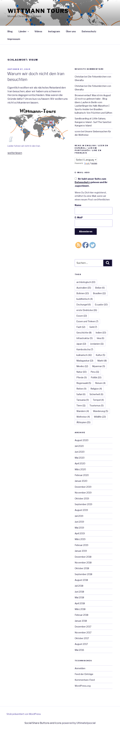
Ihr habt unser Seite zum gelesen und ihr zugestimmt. (91, 182)
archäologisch (85, 282)
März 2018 (80, 609)
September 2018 (83, 574)
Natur (81, 371)
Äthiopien (83, 422)
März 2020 (80, 469)
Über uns (71, 31)
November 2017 (83, 632)
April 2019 (80, 533)
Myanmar (98, 366)
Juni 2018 (79, 591)
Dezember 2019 (83, 486)
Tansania (82, 400)
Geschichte (84, 332)
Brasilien (99, 293)
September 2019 (83, 504)
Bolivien (82, 293)
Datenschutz (89, 31)
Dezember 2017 (83, 626)
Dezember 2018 (83, 556)
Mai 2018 (79, 597)
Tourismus (97, 405)
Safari (80, 394)
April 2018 (80, 603)
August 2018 (81, 580)
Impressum (14, 39)
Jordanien (97, 343)
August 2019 (81, 510)
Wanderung (100, 411)
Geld (93, 327)
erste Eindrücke (86, 310)
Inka (100, 338)
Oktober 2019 (82, 498)
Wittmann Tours (38, 10)
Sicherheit (96, 394)
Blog (10, 31)
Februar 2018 (81, 615)
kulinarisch (84, 355)
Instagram (54, 31)
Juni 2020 (80, 451)
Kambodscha (84, 349)
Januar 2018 (81, 620)
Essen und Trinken (87, 321)
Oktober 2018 (82, 568)
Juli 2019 (79, 516)
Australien (83, 287)
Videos (38, 31)
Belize (100, 287)
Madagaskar (84, 360)
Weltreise (83, 416)
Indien (101, 332)
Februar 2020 (82, 475)
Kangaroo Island (83, 125)
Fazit (80, 327)
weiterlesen (15, 152)
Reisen (100, 383)
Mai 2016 (79, 650)
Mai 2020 (80, 457)
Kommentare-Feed (85, 680)
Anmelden (80, 668)
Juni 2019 (79, 521)
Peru (95, 371)
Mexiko (82, 366)
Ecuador (101, 304)
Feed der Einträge (84, 674)
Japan (81, 343)
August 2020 (81, 440)
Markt (102, 360)
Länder (22, 31)
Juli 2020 (79, 446)
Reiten (81, 388)
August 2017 (81, 644)
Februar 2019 (81, 545)
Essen (81, 315)
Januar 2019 (81, 551)
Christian (79, 76)
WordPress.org (83, 685)
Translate (93, 163)
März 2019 (80, 539)
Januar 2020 (81, 481)
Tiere (80, 405)
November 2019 (83, 492)
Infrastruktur (84, 338)
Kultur (100, 355)
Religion (96, 388)
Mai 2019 (79, 527)
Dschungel (83, 304)
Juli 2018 (79, 585)
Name (78, 205)
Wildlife (100, 416)
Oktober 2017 (82, 638)
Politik (96, 377)
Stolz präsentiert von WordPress (24, 714)
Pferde (81, 377)
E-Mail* (79, 217)
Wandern (82, 411)
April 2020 (80, 463)
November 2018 (83, 562)
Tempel (98, 400)
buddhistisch (84, 299)
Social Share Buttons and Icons (43, 723)
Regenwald (83, 383)
